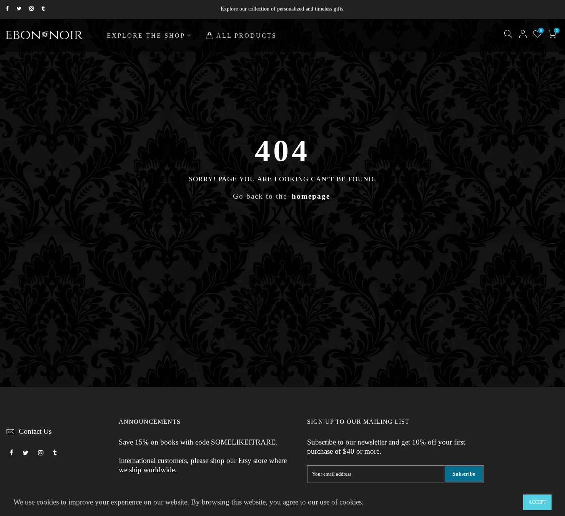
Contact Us (35, 431)
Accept (537, 502)
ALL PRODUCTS (246, 35)
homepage (311, 196)
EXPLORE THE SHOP (146, 35)
